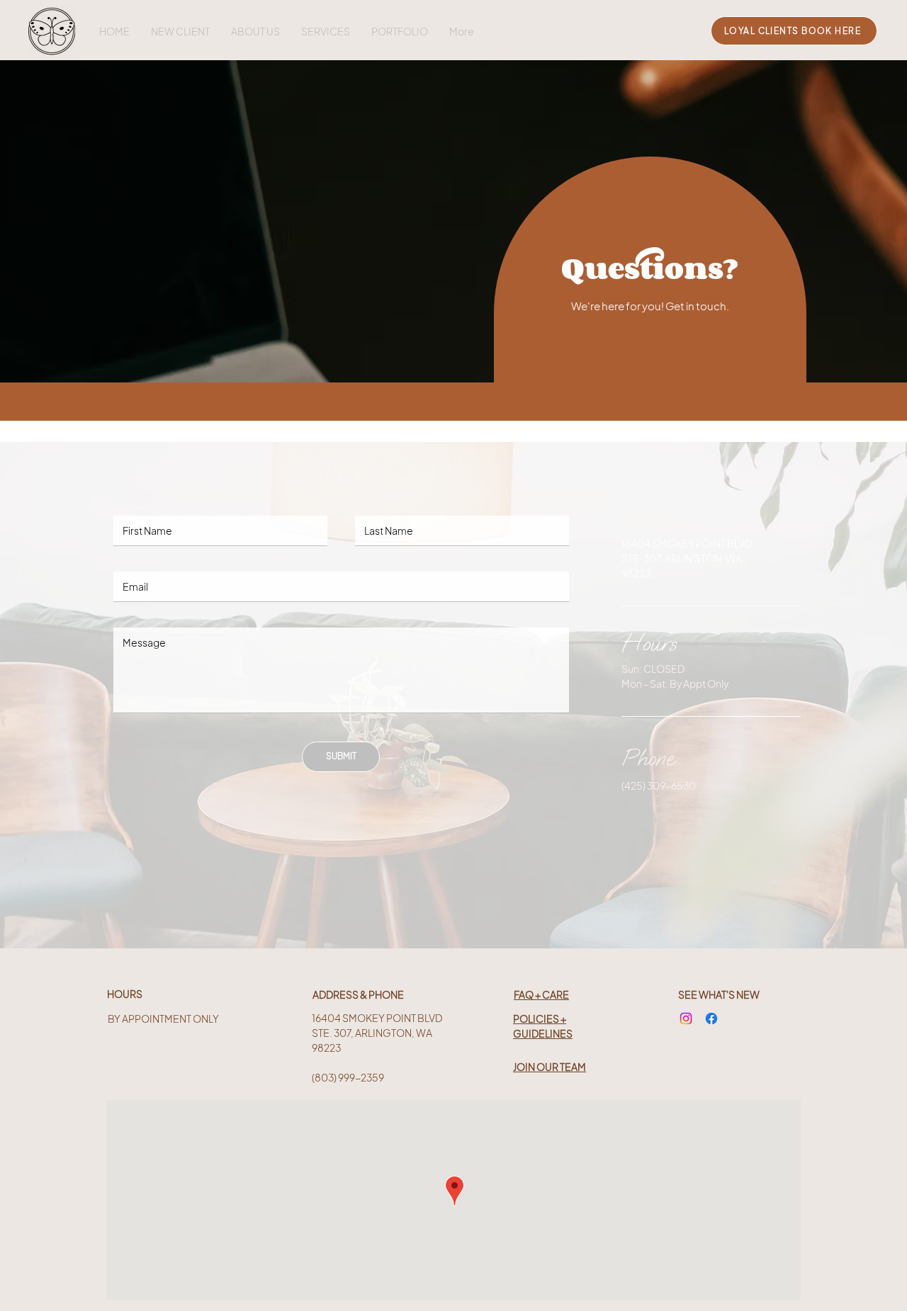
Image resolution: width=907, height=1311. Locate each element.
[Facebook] (711, 1018)
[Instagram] (686, 1018)
